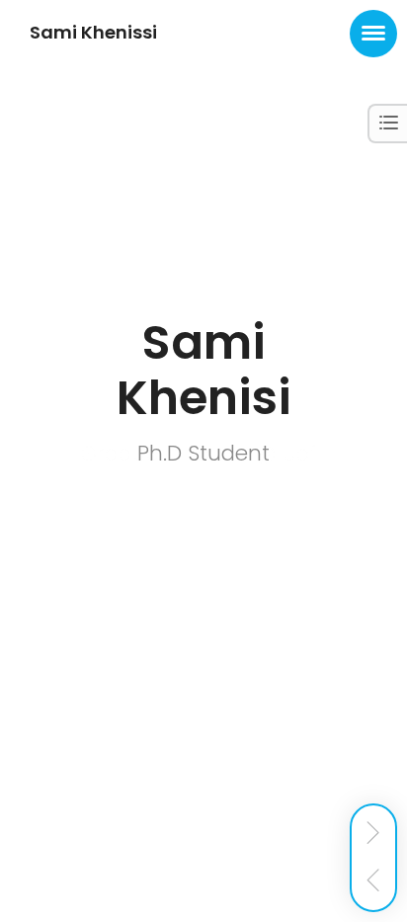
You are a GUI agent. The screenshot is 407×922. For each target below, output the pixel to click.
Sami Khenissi (93, 32)
